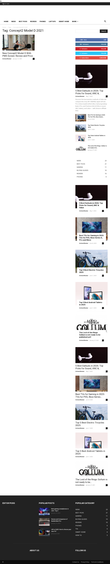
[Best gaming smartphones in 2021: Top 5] (44, 511)
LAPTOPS (52, 21)
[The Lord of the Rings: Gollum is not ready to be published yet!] (80, 148)
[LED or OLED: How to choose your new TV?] (44, 532)
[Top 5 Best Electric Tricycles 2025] (80, 128)
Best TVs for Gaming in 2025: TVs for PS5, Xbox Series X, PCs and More (91, 237)
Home (4, 27)
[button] (105, 22)
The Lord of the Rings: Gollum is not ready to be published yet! (89, 334)
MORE (74, 21)
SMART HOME (64, 21)
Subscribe (102, 58)
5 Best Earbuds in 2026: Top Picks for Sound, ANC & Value (91, 205)
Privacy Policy (85, 562)
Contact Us (75, 562)
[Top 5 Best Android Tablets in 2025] (80, 138)
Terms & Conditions (97, 562)
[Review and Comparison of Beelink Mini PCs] (44, 522)
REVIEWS (33, 21)
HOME (6, 21)
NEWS (13, 21)
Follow (103, 44)
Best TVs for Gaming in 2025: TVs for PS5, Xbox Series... (90, 395)
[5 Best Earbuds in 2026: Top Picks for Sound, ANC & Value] (91, 76)
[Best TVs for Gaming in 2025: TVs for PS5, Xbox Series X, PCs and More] (80, 118)
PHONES (43, 21)
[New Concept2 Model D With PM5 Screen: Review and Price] (18, 43)
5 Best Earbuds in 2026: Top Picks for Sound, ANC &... (89, 92)
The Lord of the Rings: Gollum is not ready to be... (91, 480)
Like (105, 40)
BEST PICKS (23, 21)
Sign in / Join (5, 4)
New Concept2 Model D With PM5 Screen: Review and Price (17, 54)
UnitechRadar (6, 59)
